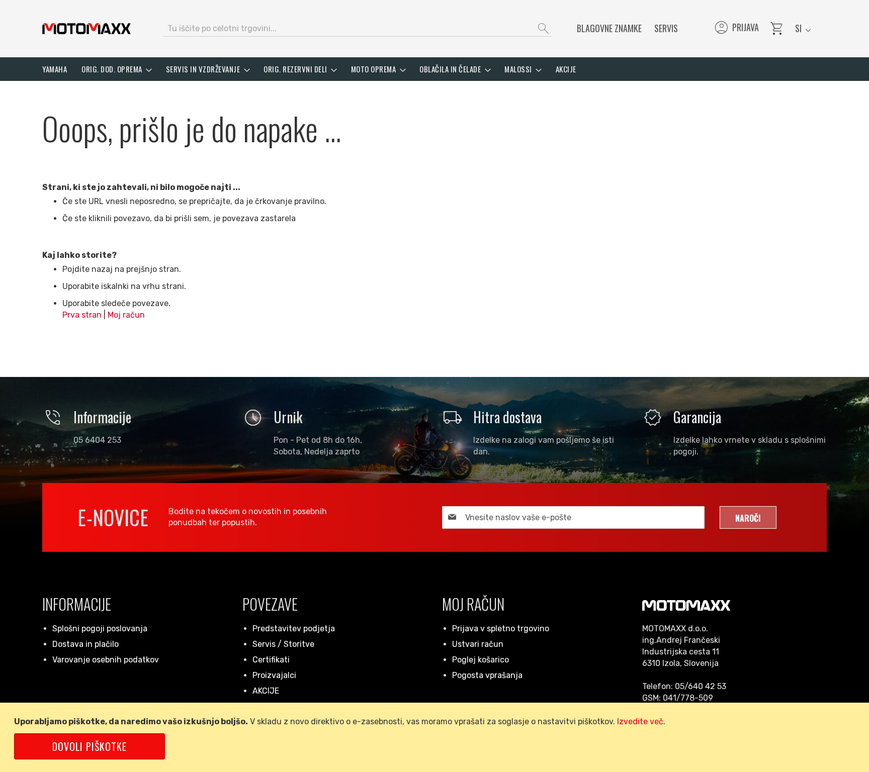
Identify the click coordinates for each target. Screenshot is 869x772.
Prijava (736, 28)
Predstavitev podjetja (293, 628)
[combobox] (357, 29)
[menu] (434, 69)
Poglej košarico (480, 659)
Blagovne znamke (609, 28)
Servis (666, 28)
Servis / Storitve (283, 644)
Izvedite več (640, 721)
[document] (436, 737)
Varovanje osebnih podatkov (105, 659)
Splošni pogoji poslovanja (99, 628)
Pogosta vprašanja (487, 675)
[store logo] (86, 28)
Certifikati (271, 659)
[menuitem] (54, 69)
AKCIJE (265, 691)
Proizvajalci (274, 675)
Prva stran (82, 315)
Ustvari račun (477, 644)
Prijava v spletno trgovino (500, 628)
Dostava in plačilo (85, 644)
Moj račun (126, 315)
